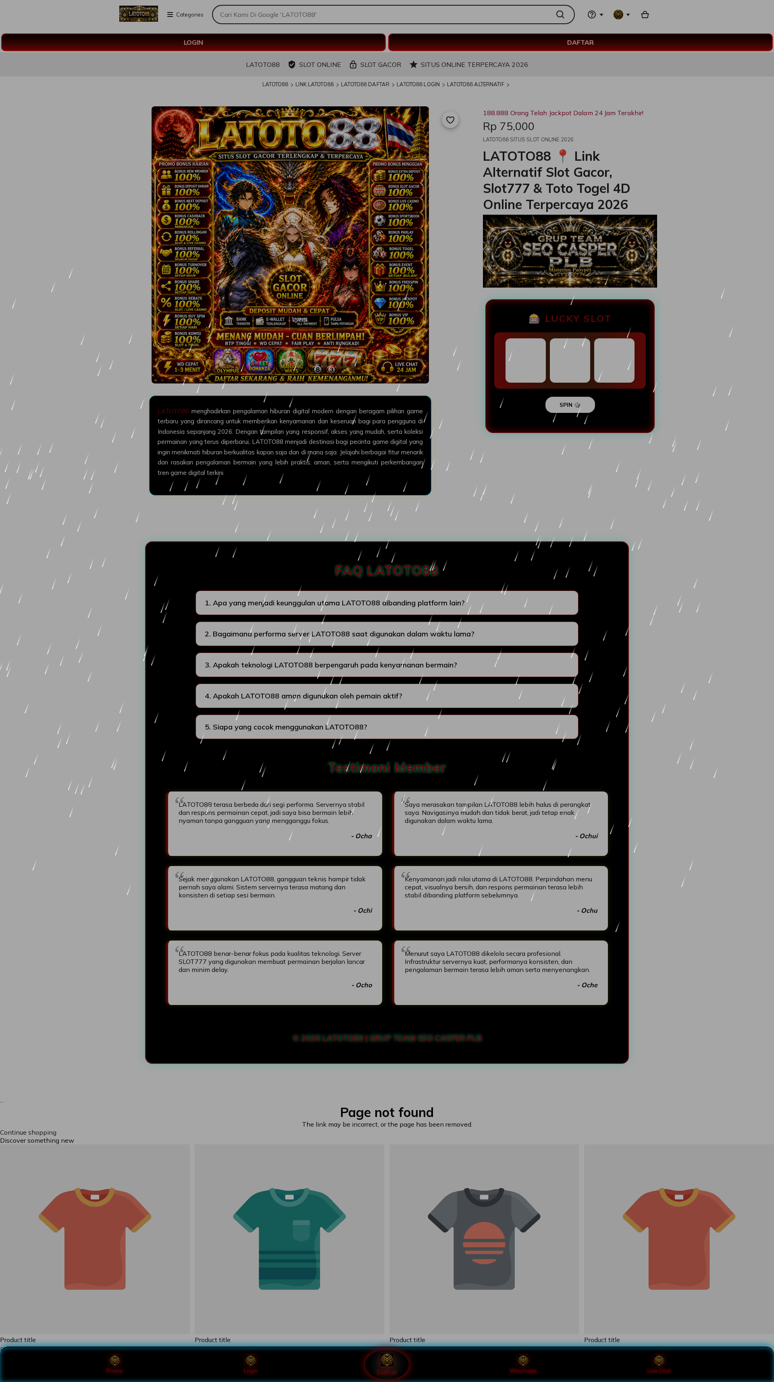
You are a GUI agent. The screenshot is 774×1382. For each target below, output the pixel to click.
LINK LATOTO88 (314, 84)
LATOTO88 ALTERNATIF (475, 84)
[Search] (562, 14)
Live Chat (659, 1370)
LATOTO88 (275, 84)
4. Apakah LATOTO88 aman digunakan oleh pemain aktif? (303, 695)
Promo (114, 1370)
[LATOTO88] (138, 19)
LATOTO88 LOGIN (418, 84)
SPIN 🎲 (570, 405)
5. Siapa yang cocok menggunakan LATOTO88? (286, 726)
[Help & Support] (595, 14)
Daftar (387, 1372)
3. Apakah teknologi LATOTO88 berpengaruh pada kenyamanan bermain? (331, 664)
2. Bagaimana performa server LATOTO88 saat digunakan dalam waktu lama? (339, 633)
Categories (190, 14)
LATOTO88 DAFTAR (365, 84)
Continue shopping (28, 1132)
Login (251, 1370)
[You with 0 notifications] (622, 14)
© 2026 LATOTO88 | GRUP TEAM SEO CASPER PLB (387, 1038)
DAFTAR (580, 42)
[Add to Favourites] (450, 119)
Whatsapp (523, 1370)
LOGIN (193, 42)
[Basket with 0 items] (645, 14)
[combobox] (381, 14)
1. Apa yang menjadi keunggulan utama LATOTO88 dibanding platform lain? (335, 602)
